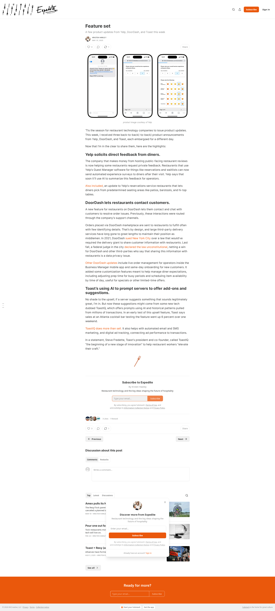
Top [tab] (88, 495)
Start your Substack (132, 607)
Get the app (149, 607)
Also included (94, 185)
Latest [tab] (96, 495)
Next (180, 439)
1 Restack (114, 418)
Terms (32, 607)
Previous (96, 439)
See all (91, 567)
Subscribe (251, 9)
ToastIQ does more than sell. (103, 328)
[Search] (233, 9)
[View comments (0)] (98, 47)
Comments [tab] (92, 459)
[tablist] (97, 459)
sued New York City (138, 238)
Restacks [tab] (104, 459)
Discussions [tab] (107, 495)
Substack (246, 607)
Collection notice (42, 607)
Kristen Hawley (99, 38)
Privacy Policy (159, 545)
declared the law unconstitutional (145, 247)
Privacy (25, 607)
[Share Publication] (240, 9)
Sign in (266, 9)
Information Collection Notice (136, 545)
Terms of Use (151, 542)
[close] (165, 502)
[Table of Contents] (3, 305)
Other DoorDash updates (101, 263)
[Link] (81, 154)
